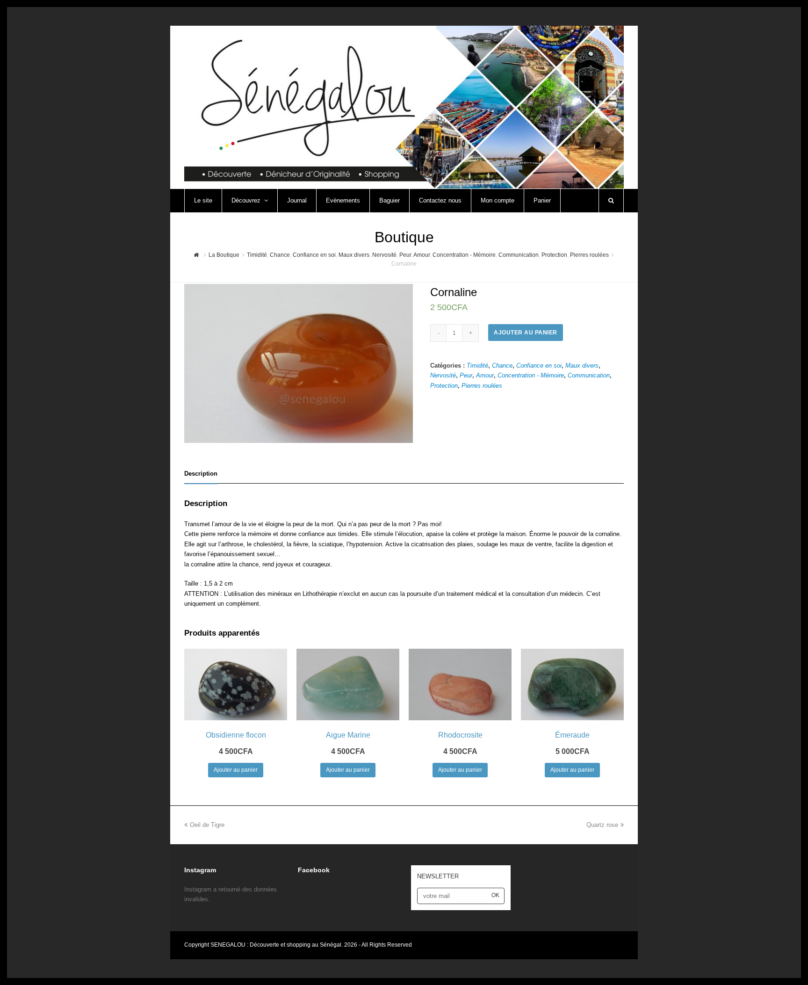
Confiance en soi (539, 365)
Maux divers (582, 365)
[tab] (200, 473)
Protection (444, 385)
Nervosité (443, 375)
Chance (502, 365)
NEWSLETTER (438, 876)
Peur (466, 375)
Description (200, 473)
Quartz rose (602, 824)
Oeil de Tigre (207, 824)
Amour (485, 375)
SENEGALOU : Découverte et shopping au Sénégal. (277, 945)
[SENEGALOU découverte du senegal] (404, 106)
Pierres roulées (482, 385)
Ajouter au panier (525, 332)
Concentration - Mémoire (531, 375)
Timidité (477, 365)
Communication (589, 375)
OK (495, 895)
